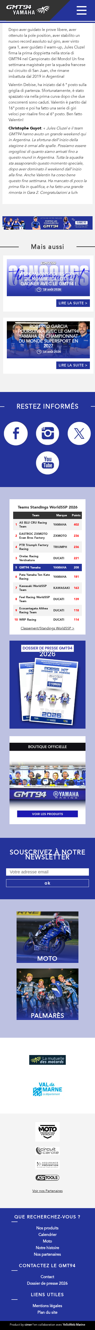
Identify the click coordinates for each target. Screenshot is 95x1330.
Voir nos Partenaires (47, 1191)
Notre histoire (47, 1247)
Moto (47, 1241)
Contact (47, 1276)
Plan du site (47, 1312)
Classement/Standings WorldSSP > (47, 628)
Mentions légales (47, 1305)
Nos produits (47, 1228)
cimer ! (29, 1324)
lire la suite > (73, 303)
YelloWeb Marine (74, 1324)
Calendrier (47, 1234)
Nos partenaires (47, 1254)
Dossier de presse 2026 (47, 1283)
